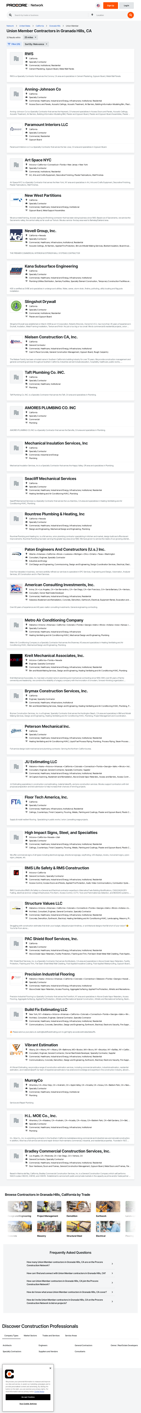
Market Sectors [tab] (30, 1335)
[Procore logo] (17, 5)
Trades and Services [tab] (51, 1335)
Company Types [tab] (11, 1335)
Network (37, 5)
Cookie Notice (39, 1391)
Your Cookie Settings (28, 1404)
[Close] (50, 1368)
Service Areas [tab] (71, 1335)
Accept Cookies (28, 1397)
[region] (28, 1388)
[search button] (131, 15)
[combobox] (110, 15)
